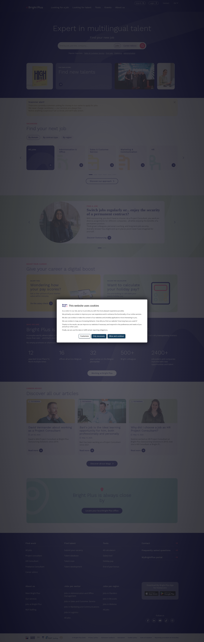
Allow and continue (116, 336)
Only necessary (99, 336)
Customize (84, 336)
